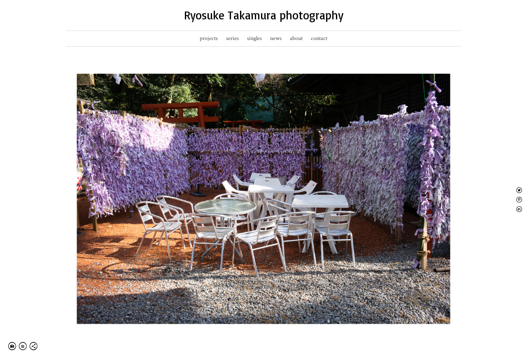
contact (319, 38)
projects (209, 38)
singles (254, 38)
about (296, 38)
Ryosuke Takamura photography (263, 15)
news (276, 38)
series (232, 38)
